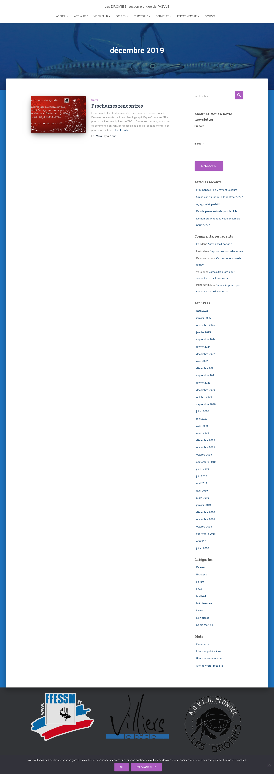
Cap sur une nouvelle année (226, 251)
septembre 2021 (206, 375)
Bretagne (201, 574)
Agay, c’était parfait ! (208, 204)
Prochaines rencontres (117, 106)
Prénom (199, 125)
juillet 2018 (202, 548)
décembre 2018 (205, 512)
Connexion (202, 644)
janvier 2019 (203, 504)
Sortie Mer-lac (204, 624)
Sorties (121, 16)
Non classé (202, 617)
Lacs (199, 588)
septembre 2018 (206, 533)
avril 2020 (202, 425)
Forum (200, 581)
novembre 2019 (205, 447)
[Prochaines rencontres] (58, 114)
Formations (141, 16)
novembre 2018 (205, 519)
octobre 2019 (204, 454)
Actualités (81, 16)
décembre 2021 (205, 368)
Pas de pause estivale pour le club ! (217, 211)
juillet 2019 (202, 468)
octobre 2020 (204, 396)
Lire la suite (122, 129)
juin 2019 (201, 476)
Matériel (201, 596)
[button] (68, 16)
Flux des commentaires (210, 658)
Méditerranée (204, 603)
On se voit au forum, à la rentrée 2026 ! (219, 196)
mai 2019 (201, 483)
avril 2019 (202, 490)
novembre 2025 (205, 325)
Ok (121, 767)
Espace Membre (187, 16)
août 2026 (202, 310)
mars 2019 (202, 497)
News (94, 99)
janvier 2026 (203, 317)
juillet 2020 (202, 411)
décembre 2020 (205, 389)
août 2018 (202, 540)
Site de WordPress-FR (209, 665)
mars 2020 (202, 432)
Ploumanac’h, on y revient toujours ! (217, 189)
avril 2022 (202, 360)
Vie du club (101, 16)
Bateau (200, 567)
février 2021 (203, 382)
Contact (210, 16)
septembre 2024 (206, 339)
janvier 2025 (203, 332)
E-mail (199, 143)
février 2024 (203, 346)
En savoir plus (146, 767)
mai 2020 (201, 418)
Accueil (61, 16)
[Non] (269, 765)
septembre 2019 (206, 461)
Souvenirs (163, 16)
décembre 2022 (205, 353)
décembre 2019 (205, 440)
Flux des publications (208, 651)
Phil (198, 243)
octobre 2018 (204, 526)
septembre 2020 (206, 404)
